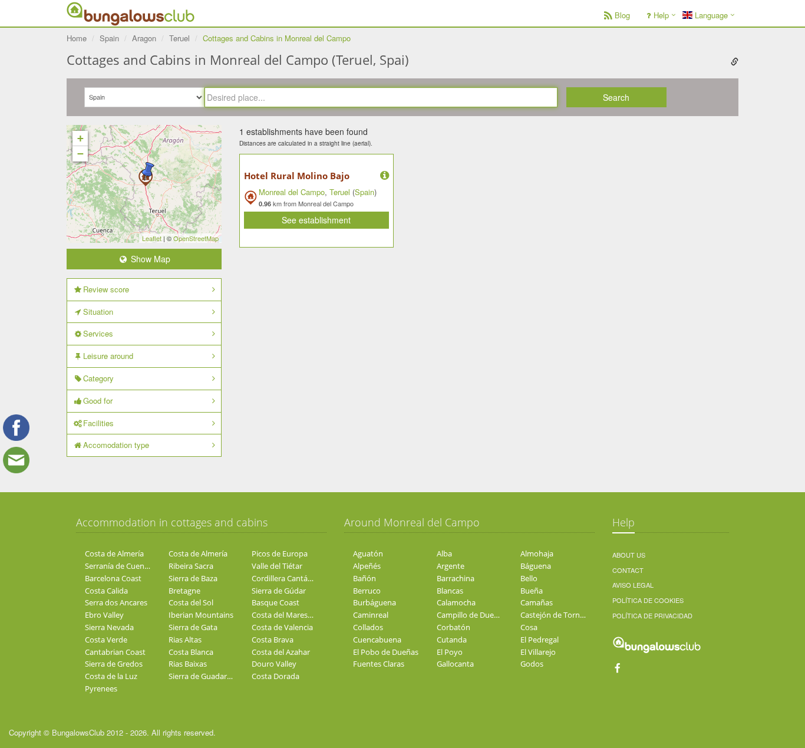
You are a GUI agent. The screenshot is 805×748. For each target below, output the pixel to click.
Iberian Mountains (201, 614)
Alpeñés (367, 566)
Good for (98, 400)
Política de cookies (648, 600)
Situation (98, 311)
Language (710, 15)
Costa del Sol (191, 602)
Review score (106, 289)
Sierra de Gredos (114, 663)
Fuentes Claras (378, 663)
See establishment (316, 220)
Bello (528, 578)
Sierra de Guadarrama (207, 676)
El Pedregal (539, 639)
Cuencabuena (377, 639)
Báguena (535, 566)
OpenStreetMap (196, 238)
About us (628, 554)
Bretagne (184, 590)
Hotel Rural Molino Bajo (296, 176)
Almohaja (536, 553)
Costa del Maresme (285, 614)
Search (616, 97)
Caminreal (370, 614)
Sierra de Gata (193, 627)
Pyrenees (101, 688)
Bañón (364, 578)
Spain (364, 191)
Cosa (528, 627)
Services (98, 333)
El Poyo (450, 652)
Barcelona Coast (113, 578)
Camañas (536, 602)
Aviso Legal (633, 584)
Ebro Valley (104, 614)
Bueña (531, 590)
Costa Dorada (275, 676)
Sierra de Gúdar (279, 590)
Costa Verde (106, 639)
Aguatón (368, 553)
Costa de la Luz (111, 676)
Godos (531, 663)
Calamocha (456, 602)
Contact (628, 570)
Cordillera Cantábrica (288, 578)
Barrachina (455, 578)
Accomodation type (116, 444)
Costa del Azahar (281, 652)
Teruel (339, 191)
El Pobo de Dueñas (385, 652)
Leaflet (151, 238)
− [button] (80, 153)
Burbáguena (374, 602)
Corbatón (453, 627)
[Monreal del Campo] (147, 171)
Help (661, 15)
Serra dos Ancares (116, 602)
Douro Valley (274, 663)
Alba (444, 553)
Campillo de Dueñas (471, 614)
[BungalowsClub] (96, 13)
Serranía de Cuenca (118, 566)
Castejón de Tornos (554, 614)
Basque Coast (275, 602)
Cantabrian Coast (115, 652)
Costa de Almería (114, 553)
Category (98, 378)
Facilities (98, 423)
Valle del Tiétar (277, 566)
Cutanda (452, 639)
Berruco (367, 590)
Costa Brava (272, 639)
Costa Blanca (191, 652)
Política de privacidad (652, 615)
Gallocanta (455, 663)
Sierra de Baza (193, 578)
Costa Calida (106, 590)
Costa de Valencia (282, 627)
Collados (368, 627)
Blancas (450, 590)
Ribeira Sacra (191, 566)
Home (77, 38)
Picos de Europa (280, 553)
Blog (622, 15)
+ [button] (80, 138)
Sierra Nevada (109, 627)
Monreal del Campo (292, 191)
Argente (450, 566)
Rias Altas (185, 639)
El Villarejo (538, 652)
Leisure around (108, 355)
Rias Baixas (188, 663)
